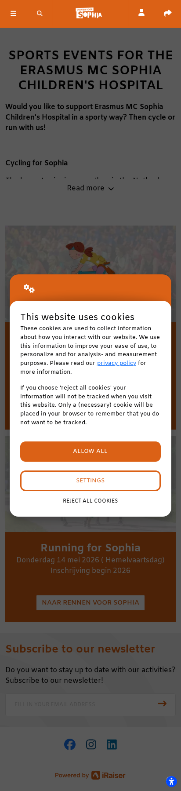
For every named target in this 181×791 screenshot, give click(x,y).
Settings (90, 481)
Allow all (90, 451)
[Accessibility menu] (171, 781)
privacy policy (116, 363)
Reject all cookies (90, 501)
